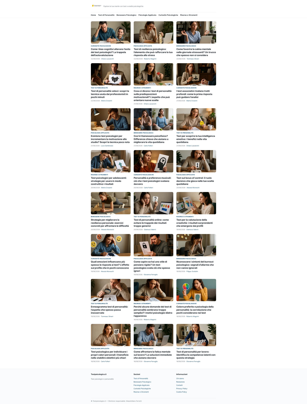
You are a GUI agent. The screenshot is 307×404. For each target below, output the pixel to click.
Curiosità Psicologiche (168, 15)
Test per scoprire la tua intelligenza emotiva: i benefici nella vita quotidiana (195, 139)
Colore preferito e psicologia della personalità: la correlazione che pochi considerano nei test (195, 309)
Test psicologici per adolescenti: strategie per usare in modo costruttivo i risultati (109, 181)
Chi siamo (180, 378)
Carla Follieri (148, 146)
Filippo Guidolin (192, 271)
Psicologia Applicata (147, 15)
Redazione (180, 382)
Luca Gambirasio (107, 146)
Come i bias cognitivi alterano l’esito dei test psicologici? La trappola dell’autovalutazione (110, 52)
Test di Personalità (106, 15)
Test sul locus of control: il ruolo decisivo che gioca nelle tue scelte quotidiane (195, 181)
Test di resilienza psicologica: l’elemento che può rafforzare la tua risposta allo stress (153, 52)
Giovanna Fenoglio (151, 274)
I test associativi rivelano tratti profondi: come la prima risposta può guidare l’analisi (194, 94)
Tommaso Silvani (193, 59)
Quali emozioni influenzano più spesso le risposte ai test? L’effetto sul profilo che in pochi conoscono (110, 264)
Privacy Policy (181, 388)
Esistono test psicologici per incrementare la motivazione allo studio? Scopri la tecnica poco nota (110, 139)
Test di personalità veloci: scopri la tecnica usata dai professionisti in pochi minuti (110, 94)
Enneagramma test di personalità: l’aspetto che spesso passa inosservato (109, 309)
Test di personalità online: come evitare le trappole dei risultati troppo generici (151, 222)
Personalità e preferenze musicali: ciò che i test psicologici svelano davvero (152, 181)
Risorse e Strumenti (188, 15)
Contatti (179, 385)
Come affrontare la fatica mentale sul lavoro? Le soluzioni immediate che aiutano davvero (153, 354)
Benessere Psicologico (126, 15)
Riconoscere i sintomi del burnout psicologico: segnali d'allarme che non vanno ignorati (195, 264)
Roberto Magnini (150, 59)
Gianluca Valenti (150, 229)
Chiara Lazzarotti (107, 59)
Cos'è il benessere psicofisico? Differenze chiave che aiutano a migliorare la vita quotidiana (151, 139)
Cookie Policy (181, 392)
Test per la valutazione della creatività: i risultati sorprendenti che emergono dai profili (194, 222)
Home (93, 15)
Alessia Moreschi (193, 188)
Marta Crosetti (106, 101)
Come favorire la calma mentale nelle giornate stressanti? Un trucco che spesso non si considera (196, 52)
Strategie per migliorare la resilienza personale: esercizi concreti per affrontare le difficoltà (110, 222)
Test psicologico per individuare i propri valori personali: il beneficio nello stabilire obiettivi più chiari (110, 354)
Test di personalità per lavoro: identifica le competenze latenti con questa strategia (195, 354)
